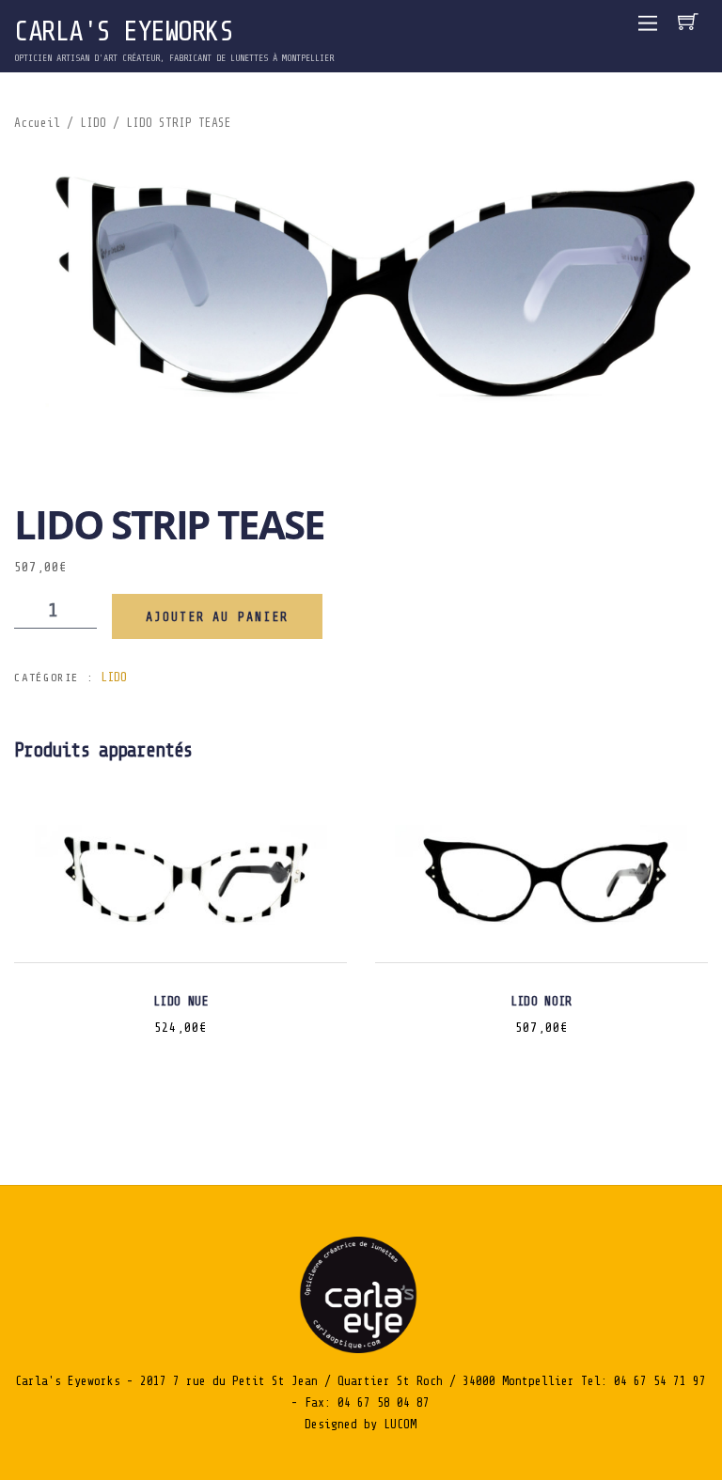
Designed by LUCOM (360, 1424)
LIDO (93, 123)
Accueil (37, 123)
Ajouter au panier (218, 617)
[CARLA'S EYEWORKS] (361, 1349)
